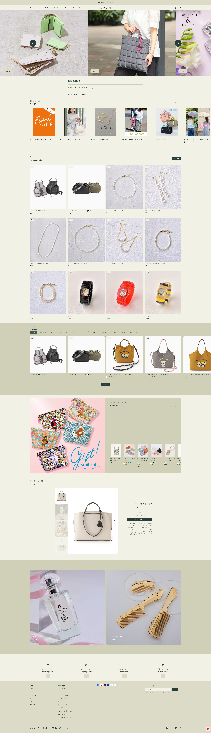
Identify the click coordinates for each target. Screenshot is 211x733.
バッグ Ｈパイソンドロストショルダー (77, 210)
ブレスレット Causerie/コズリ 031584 (155, 263)
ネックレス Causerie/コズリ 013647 (39, 263)
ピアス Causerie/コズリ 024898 (153, 210)
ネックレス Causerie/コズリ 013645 (115, 210)
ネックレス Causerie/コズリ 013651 (77, 263)
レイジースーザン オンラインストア (74, 728)
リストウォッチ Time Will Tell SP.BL (77, 316)
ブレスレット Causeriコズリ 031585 (39, 316)
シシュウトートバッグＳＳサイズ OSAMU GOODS (118, 374)
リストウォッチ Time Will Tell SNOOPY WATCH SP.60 (159, 316)
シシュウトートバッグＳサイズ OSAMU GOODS (156, 374)
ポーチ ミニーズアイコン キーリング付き (129, 459)
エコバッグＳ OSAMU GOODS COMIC (115, 459)
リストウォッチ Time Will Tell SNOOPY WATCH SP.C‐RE (120, 316)
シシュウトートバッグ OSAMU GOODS (193, 374)
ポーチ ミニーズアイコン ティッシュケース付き (142, 460)
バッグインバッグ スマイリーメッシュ (156, 459)
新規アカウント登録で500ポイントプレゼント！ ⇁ (105, 2)
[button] (171, 8)
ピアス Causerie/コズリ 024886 (114, 263)
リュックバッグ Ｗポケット (36, 210)
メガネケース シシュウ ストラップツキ (169, 459)
